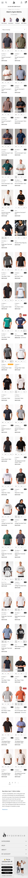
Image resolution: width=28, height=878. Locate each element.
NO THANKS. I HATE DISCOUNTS (7, 875)
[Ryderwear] (14, 3)
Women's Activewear (6, 867)
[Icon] (2, 2)
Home (10, 9)
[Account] (21, 2)
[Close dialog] (27, 858)
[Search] (6, 2)
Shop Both (7, 872)
